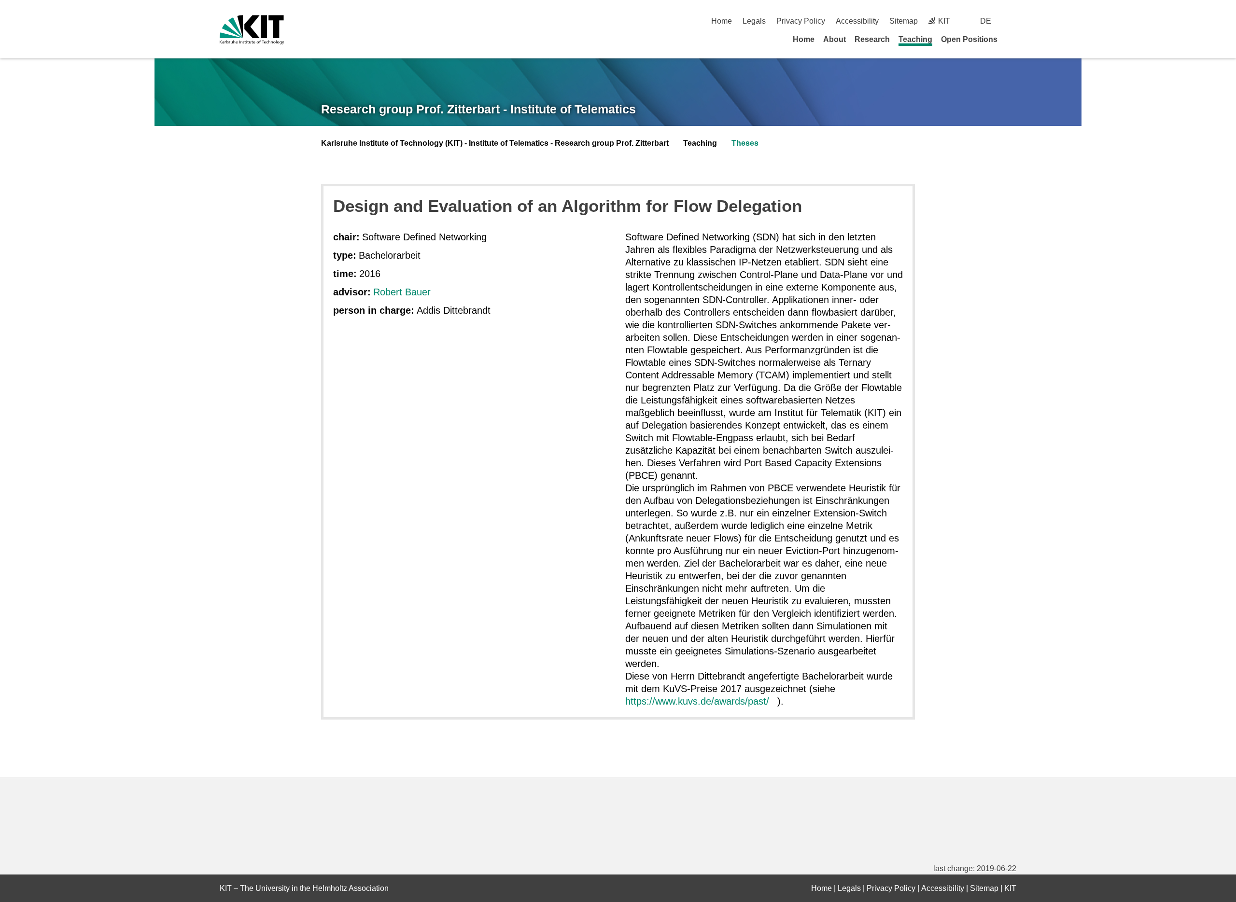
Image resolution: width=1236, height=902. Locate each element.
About (834, 39)
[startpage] (1013, 39)
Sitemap (903, 21)
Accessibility (857, 21)
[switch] (1012, 21)
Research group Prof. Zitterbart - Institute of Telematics (478, 109)
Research (872, 39)
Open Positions (969, 39)
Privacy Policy (800, 21)
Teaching (915, 39)
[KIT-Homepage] (252, 29)
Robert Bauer (402, 292)
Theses (744, 143)
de (985, 21)
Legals (754, 21)
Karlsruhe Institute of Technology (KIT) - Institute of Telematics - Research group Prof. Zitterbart (495, 143)
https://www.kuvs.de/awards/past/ (697, 701)
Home (721, 21)
